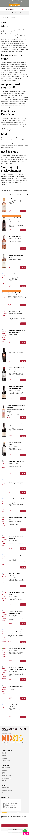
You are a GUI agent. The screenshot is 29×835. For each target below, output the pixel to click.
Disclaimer (4, 780)
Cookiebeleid (10, 832)
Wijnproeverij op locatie (7, 790)
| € (24, 9)
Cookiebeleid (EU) (5, 777)
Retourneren (4, 770)
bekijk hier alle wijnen (15, 5)
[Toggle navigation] (3, 9)
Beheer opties (13, 821)
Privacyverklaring (17, 832)
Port (3, 757)
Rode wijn (4, 752)
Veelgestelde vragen (6, 775)
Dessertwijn (4, 758)
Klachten (4, 773)
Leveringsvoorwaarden (7, 769)
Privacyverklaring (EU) (6, 778)
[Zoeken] (24, 17)
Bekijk (23, 211)
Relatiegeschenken (6, 789)
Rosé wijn (4, 755)
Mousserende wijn (6, 760)
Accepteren (14, 825)
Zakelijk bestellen (6, 787)
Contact (3, 792)
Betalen (3, 772)
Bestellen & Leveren (6, 767)
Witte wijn (4, 753)
